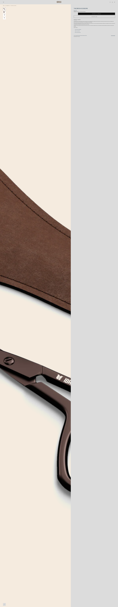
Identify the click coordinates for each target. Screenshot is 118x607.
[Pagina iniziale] (59, 2)
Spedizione (75, 11)
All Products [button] (7, 5)
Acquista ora (94, 16)
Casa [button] (3, 5)
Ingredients (79, 19)
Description (75, 19)
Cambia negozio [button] (113, 35)
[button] (3, 2)
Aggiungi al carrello (96, 13)
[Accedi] (112, 2)
